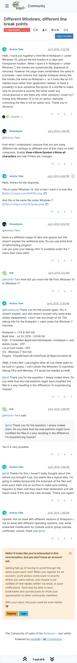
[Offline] (5, 131)
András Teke (16, 49)
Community (36, 6)
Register (11, 613)
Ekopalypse (15, 131)
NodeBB (35, 639)
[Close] (70, 553)
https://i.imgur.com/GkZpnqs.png (23, 204)
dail (11, 272)
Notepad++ (51, 633)
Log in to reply (64, 36)
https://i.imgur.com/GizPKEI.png (22, 193)
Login (24, 613)
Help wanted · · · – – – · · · (18, 30)
